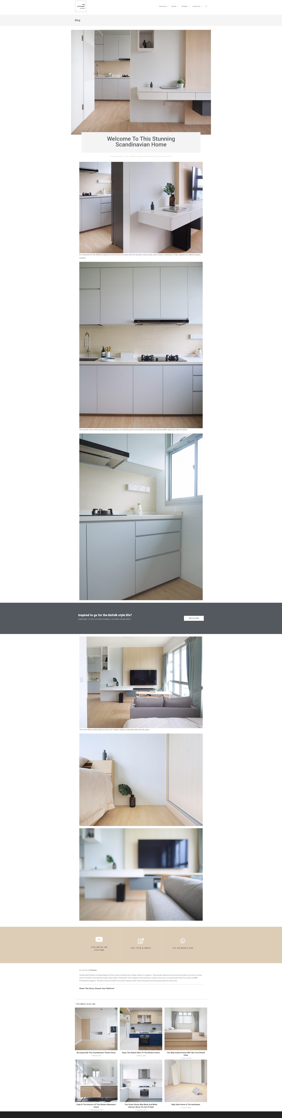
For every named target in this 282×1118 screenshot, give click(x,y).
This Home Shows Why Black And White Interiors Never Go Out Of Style (141, 1105)
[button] (194, 618)
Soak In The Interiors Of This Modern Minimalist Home (96, 1105)
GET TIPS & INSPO (141, 948)
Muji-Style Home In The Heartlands (186, 1104)
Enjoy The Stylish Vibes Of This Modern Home (141, 1053)
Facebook (93, 970)
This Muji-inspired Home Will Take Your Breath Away (186, 1054)
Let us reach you (182, 948)
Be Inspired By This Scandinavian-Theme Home (96, 1053)
